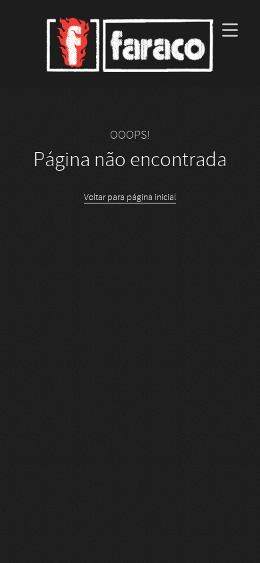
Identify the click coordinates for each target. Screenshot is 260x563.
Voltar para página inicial (130, 197)
